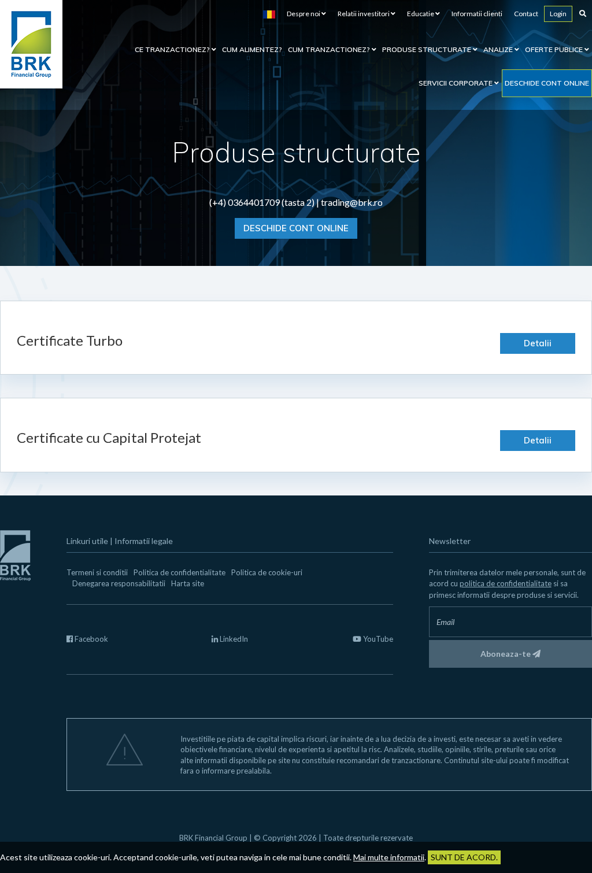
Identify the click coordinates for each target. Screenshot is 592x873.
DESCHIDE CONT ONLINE (296, 228)
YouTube (377, 638)
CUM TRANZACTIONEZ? (330, 49)
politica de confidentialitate (506, 583)
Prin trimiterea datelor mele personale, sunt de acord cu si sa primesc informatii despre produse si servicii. (507, 584)
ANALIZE (499, 49)
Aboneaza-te (506, 654)
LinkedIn (233, 638)
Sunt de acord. (464, 857)
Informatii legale (143, 541)
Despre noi (304, 13)
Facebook (90, 638)
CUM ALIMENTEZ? (252, 49)
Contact (526, 13)
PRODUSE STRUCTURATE (427, 49)
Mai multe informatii (388, 857)
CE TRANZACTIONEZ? (173, 49)
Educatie (421, 13)
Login (558, 13)
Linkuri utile (87, 541)
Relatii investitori (364, 13)
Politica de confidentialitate (179, 572)
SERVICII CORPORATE (456, 83)
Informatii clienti (477, 13)
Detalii (538, 343)
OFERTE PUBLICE (554, 49)
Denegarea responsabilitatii (118, 583)
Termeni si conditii (97, 572)
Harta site (187, 583)
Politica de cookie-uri (266, 572)
